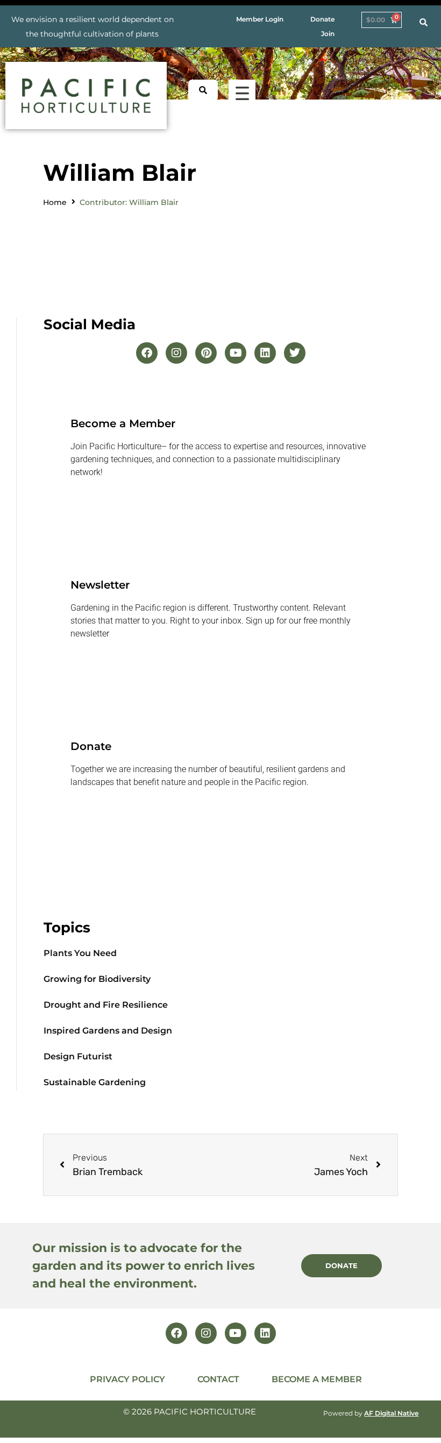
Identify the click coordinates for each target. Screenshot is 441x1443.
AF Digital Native (391, 1413)
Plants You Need (80, 953)
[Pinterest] (206, 353)
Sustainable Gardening (95, 1082)
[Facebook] (147, 353)
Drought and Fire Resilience (106, 1005)
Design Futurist (78, 1056)
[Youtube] (235, 353)
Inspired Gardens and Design (108, 1030)
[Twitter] (294, 353)
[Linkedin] (265, 353)
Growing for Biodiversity (97, 979)
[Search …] (423, 22)
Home (55, 202)
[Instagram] (176, 353)
